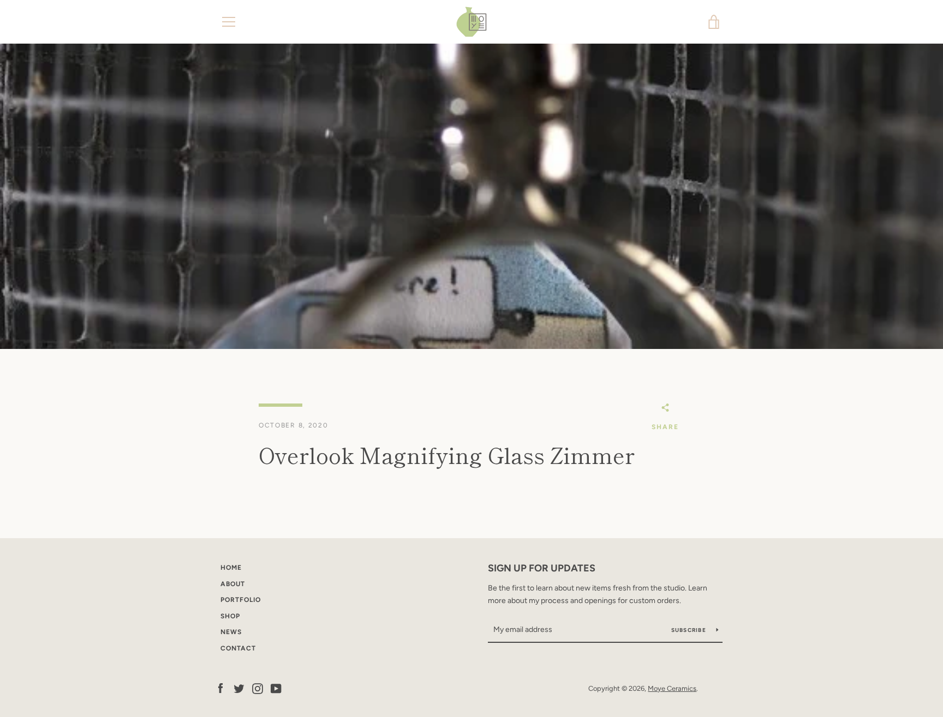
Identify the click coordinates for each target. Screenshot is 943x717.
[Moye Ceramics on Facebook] (220, 688)
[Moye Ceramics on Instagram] (257, 688)
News (231, 632)
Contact (238, 648)
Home (231, 567)
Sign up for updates (541, 568)
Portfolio (240, 600)
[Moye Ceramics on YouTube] (276, 688)
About (232, 584)
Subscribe (689, 630)
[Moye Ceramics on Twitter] (239, 688)
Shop (230, 616)
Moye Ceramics (672, 688)
